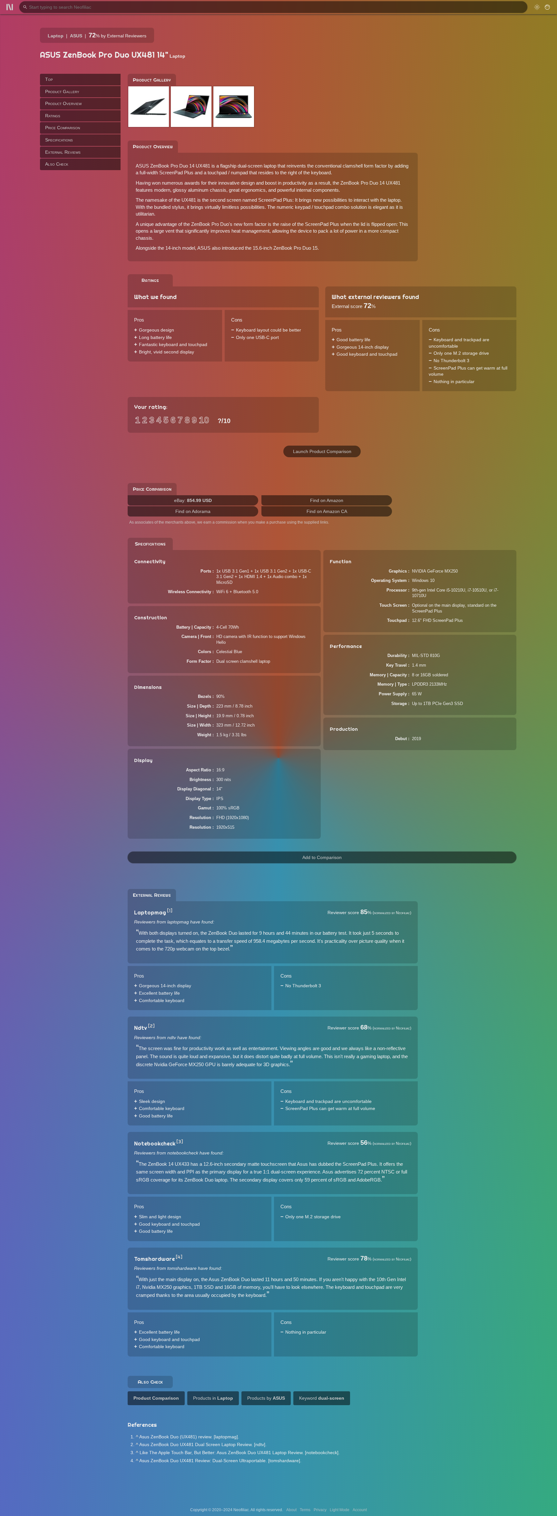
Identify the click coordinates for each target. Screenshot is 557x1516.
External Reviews (63, 151)
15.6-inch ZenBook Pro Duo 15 (285, 248)
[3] (179, 1141)
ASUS (76, 35)
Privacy (320, 1510)
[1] (169, 910)
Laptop (56, 35)
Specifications (59, 139)
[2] (151, 1026)
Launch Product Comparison (322, 451)
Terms (305, 1510)
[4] (179, 1257)
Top (49, 79)
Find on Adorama (192, 511)
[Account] (547, 7)
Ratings (52, 115)
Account (360, 1510)
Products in (213, 1398)
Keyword (321, 1398)
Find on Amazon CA (327, 511)
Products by (266, 1398)
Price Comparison (62, 127)
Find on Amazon (326, 500)
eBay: (193, 500)
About (291, 1510)
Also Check (56, 164)
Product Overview (63, 103)
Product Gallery (62, 91)
